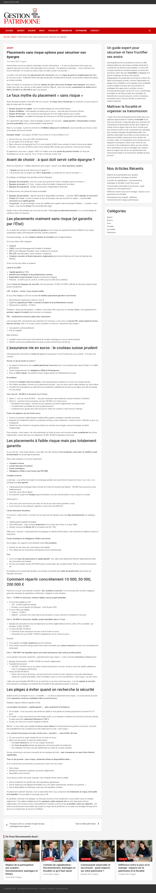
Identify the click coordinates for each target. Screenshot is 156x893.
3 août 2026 (10, 877)
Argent (21, 31)
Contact (94, 31)
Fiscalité (53, 31)
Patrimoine (81, 31)
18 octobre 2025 (13, 62)
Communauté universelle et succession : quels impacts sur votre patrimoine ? (95, 867)
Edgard (23, 62)
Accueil (9, 31)
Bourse (32, 31)
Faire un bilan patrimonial (85, 824)
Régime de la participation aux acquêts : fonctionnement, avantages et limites (21, 869)
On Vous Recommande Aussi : (22, 836)
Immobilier (66, 31)
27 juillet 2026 (123, 874)
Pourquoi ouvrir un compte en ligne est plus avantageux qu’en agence (27, 825)
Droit (42, 31)
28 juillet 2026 (86, 874)
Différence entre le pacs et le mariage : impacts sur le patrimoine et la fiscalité (134, 867)
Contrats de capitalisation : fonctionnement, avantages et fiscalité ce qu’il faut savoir (59, 867)
